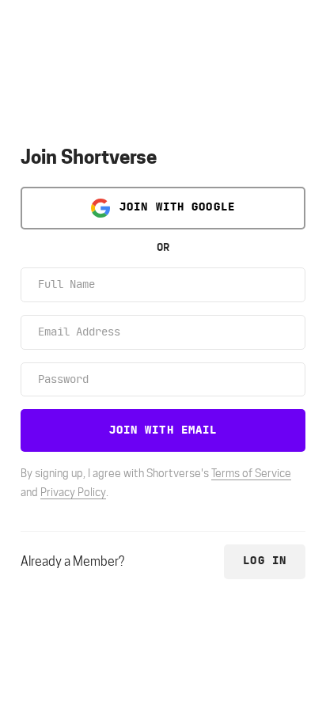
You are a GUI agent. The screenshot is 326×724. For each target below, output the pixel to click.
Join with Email (163, 430)
